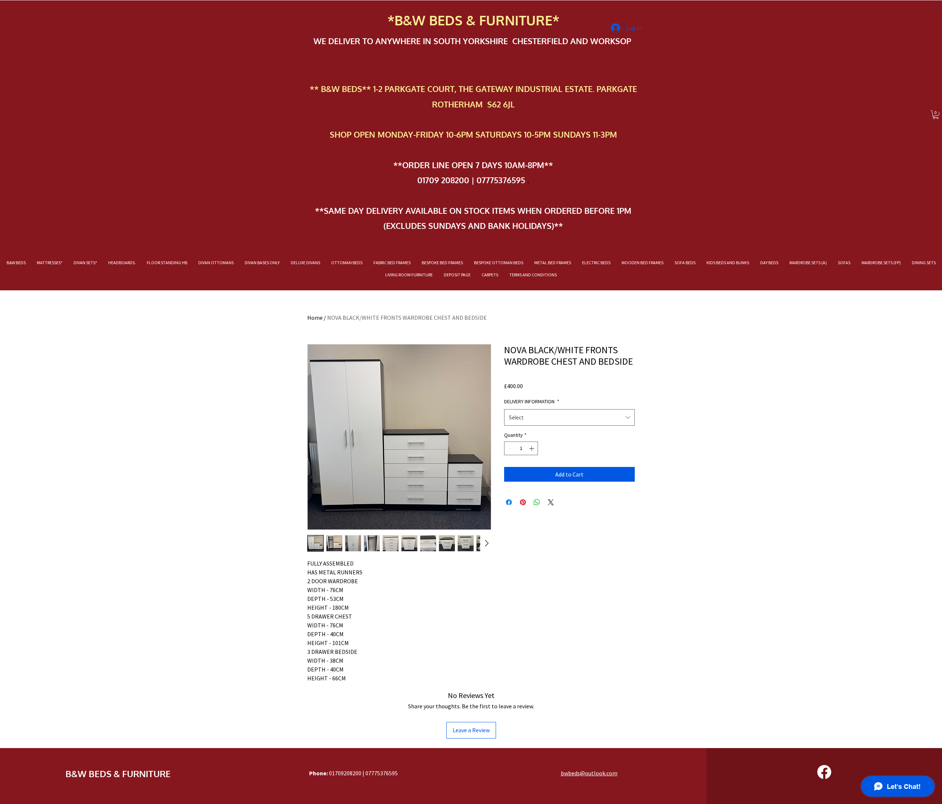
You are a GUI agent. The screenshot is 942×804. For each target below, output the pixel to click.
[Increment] (532, 448)
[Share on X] (550, 502)
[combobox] (569, 417)
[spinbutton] (521, 448)
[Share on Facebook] (508, 502)
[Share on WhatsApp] (536, 502)
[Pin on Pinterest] (522, 502)
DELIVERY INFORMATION (531, 401)
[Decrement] (509, 448)
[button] (936, 114)
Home (315, 317)
